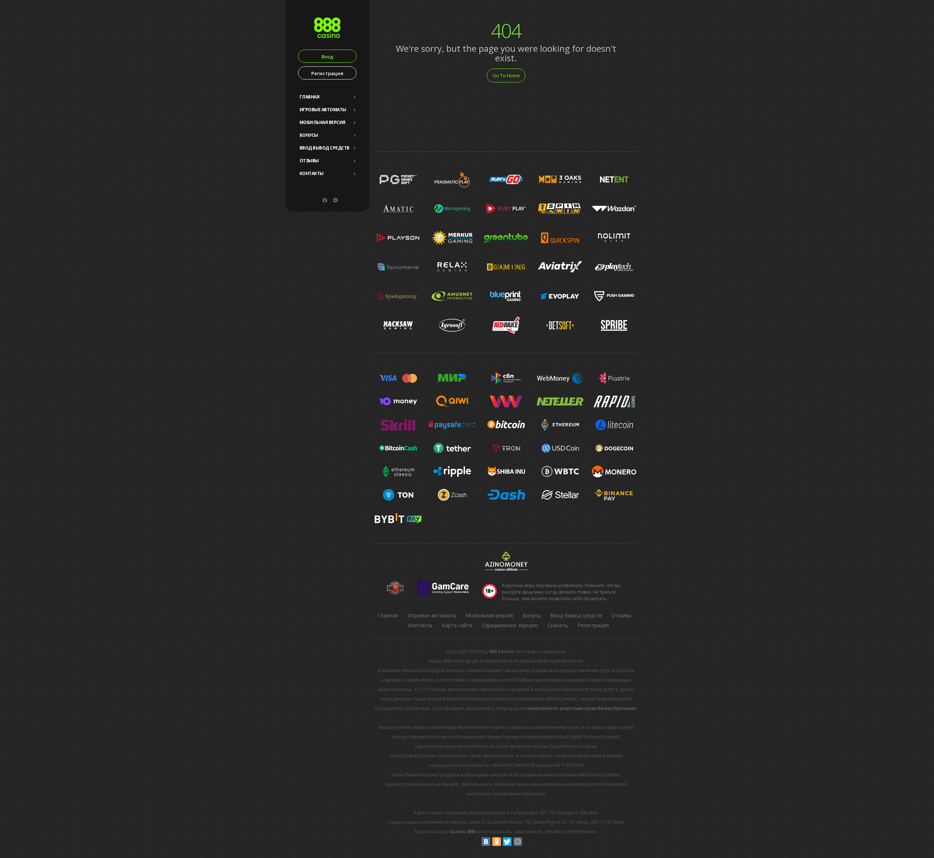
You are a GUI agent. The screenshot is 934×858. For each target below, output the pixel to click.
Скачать (558, 625)
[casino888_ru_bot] (335, 200)
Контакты (312, 173)
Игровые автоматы (323, 109)
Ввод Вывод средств (325, 148)
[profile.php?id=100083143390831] (325, 200)
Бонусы (309, 135)
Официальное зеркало (510, 625)
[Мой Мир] (517, 841)
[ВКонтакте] (486, 841)
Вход (327, 56)
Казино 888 (462, 831)
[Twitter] (507, 841)
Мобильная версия (323, 122)
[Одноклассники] (496, 841)
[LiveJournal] (528, 841)
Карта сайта (457, 625)
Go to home (506, 75)
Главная (310, 97)
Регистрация (327, 73)
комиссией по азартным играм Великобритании (581, 708)
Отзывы (309, 161)
